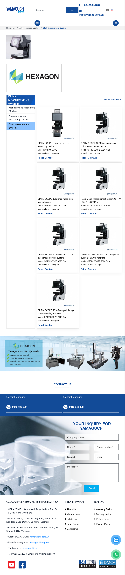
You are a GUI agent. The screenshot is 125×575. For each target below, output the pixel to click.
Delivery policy (103, 514)
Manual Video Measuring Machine (22, 109)
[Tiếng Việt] (108, 10)
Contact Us (72, 529)
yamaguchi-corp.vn (39, 536)
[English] (113, 10)
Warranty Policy (103, 509)
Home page (10, 28)
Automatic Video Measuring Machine (19, 118)
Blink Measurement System (19, 126)
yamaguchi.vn (30, 548)
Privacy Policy (102, 524)
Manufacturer (73, 514)
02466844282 (91, 5)
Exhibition (71, 519)
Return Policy (102, 519)
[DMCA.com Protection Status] (109, 564)
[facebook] (22, 564)
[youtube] (11, 564)
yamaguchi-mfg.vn (39, 542)
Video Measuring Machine (29, 28)
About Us (71, 509)
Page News (72, 524)
